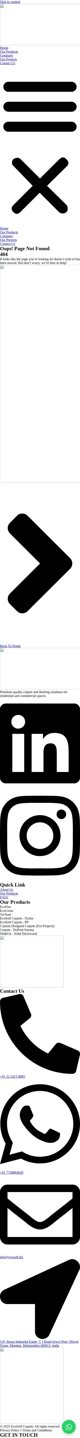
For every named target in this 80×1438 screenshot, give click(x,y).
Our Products (9, 51)
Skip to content (10, 2)
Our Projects (8, 59)
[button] (40, 146)
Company (6, 55)
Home (4, 48)
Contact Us (7, 63)
